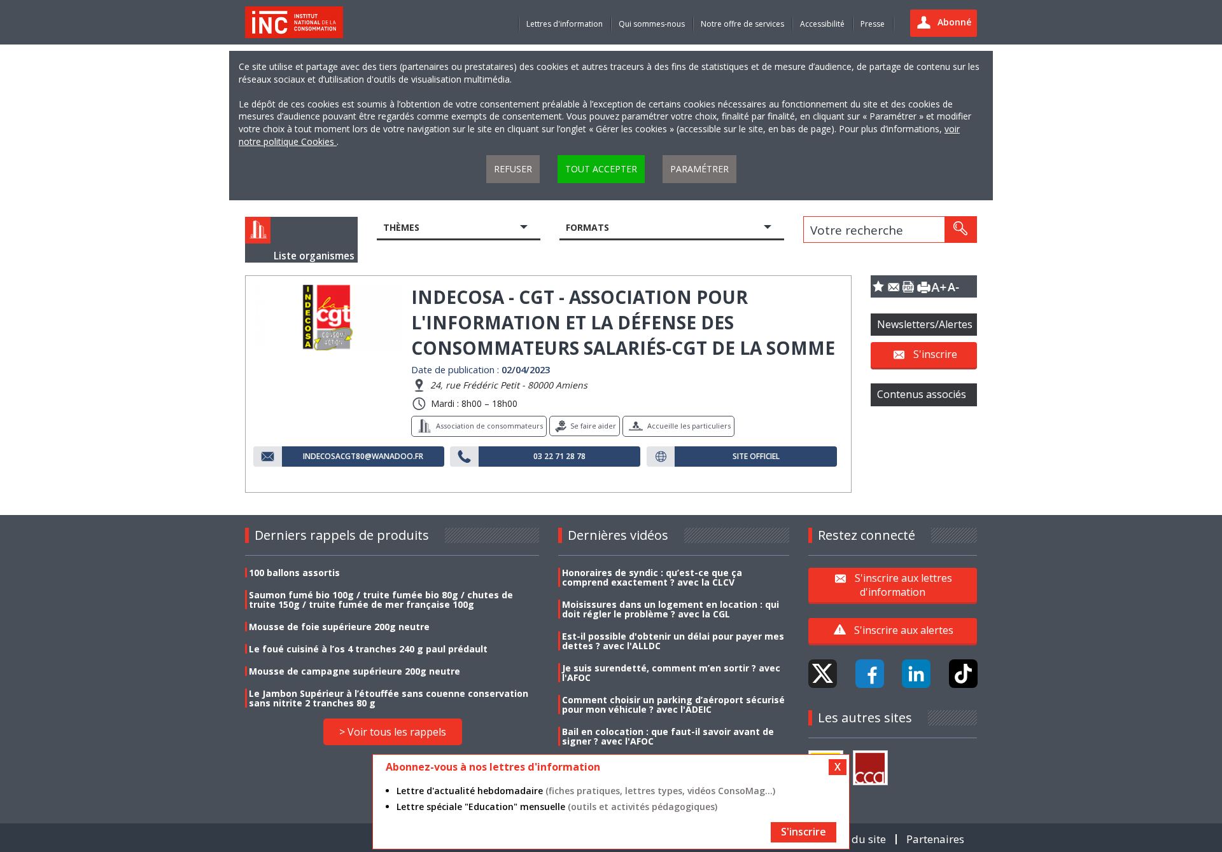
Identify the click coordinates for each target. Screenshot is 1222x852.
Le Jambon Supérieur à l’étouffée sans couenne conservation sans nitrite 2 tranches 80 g (388, 698)
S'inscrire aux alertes (903, 630)
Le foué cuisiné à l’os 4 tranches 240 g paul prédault (368, 649)
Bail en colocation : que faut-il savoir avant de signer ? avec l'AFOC (668, 736)
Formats (587, 227)
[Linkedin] (916, 673)
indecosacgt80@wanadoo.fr (363, 456)
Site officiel (756, 456)
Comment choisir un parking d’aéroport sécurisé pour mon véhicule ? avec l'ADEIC (673, 704)
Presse (872, 23)
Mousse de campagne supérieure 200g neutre (354, 671)
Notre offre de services (742, 23)
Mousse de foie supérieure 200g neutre (339, 627)
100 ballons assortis (294, 573)
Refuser (513, 169)
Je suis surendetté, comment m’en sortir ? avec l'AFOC (671, 673)
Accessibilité (822, 23)
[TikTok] (963, 673)
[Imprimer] (923, 286)
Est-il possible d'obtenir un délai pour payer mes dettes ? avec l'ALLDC (673, 641)
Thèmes (401, 227)
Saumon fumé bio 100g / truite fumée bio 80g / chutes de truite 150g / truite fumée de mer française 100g (381, 599)
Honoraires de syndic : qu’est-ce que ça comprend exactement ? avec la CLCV (652, 577)
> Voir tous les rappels (392, 732)
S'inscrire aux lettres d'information (903, 584)
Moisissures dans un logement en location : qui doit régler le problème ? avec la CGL (670, 609)
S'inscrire (935, 354)
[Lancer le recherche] (960, 229)
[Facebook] (869, 673)
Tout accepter (601, 169)
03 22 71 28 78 (559, 456)
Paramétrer (699, 169)
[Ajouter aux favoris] (878, 286)
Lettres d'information (564, 23)
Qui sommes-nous (652, 23)
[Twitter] (822, 673)
